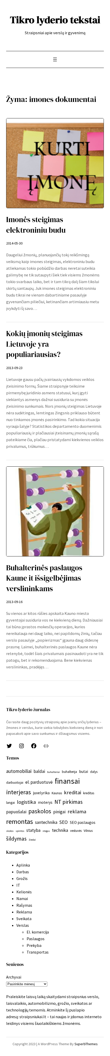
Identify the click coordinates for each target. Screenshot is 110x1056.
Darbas (22, 871)
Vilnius (88, 830)
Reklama (24, 911)
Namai (22, 898)
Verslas (22, 925)
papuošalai (16, 812)
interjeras (18, 792)
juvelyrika (41, 792)
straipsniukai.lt (32, 1016)
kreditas (88, 793)
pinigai (59, 812)
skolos (10, 831)
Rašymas (24, 905)
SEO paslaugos (82, 822)
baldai (39, 771)
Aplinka (23, 865)
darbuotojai (14, 782)
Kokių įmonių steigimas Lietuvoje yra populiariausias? (44, 344)
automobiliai (18, 771)
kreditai (72, 792)
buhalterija (69, 772)
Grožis (22, 878)
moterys (45, 802)
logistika (26, 802)
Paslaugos (36, 938)
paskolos (39, 811)
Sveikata (23, 918)
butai (83, 771)
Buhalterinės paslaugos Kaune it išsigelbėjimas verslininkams (44, 578)
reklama (77, 811)
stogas (46, 831)
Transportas (38, 952)
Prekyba (34, 945)
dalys (93, 772)
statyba (33, 830)
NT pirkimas (68, 801)
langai (10, 802)
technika (60, 830)
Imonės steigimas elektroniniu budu (35, 224)
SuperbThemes (86, 1044)
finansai (67, 781)
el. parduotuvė (39, 782)
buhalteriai (53, 772)
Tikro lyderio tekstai (55, 20)
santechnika (46, 822)
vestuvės (76, 830)
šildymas (16, 838)
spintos (20, 831)
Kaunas (57, 793)
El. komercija (38, 932)
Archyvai (13, 977)
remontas (19, 821)
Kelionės (24, 891)
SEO (63, 822)
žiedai (32, 839)
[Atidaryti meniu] (55, 59)
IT (18, 885)
